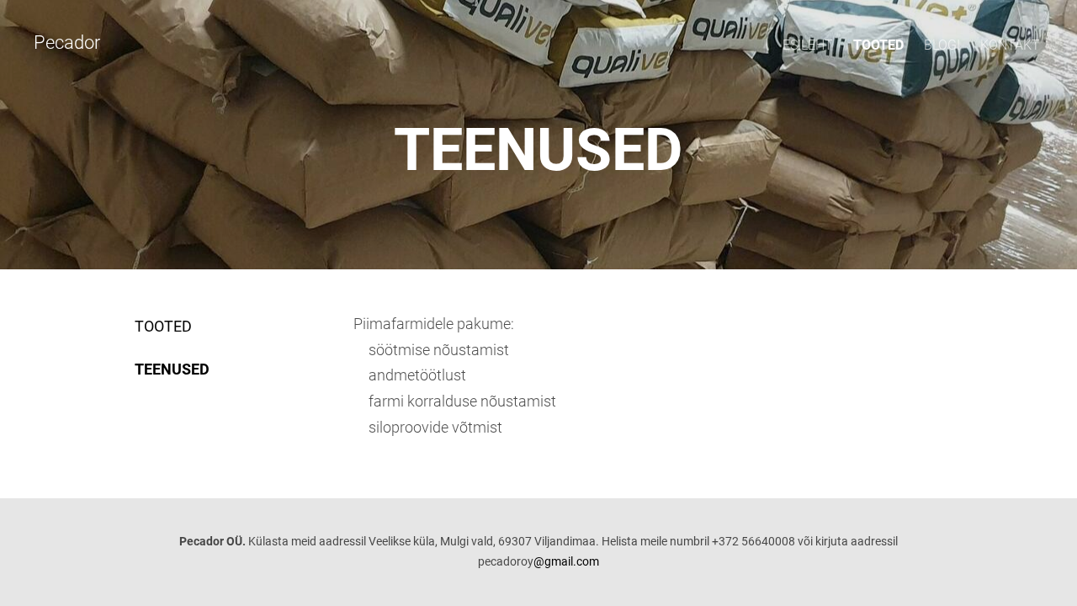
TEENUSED (172, 369)
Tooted (878, 45)
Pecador (67, 42)
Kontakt (1010, 45)
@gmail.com (566, 561)
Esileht (808, 45)
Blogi (942, 45)
